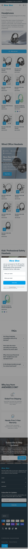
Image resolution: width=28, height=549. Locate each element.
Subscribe (13, 283)
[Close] (24, 258)
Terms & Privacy (12, 287)
